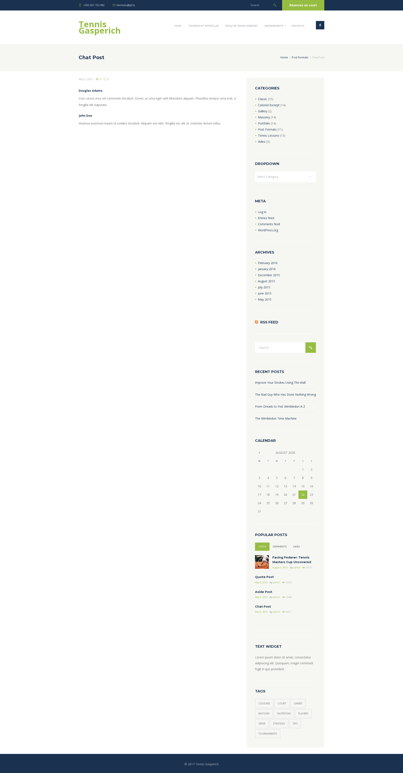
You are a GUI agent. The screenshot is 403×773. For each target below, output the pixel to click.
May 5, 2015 (86, 79)
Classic (262, 99)
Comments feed (269, 224)
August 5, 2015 (280, 567)
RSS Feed (269, 322)
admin (296, 567)
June (264, 293)
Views (262, 546)
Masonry (264, 117)
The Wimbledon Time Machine (276, 418)
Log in (262, 212)
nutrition (284, 713)
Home (177, 25)
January (267, 269)
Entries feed (266, 218)
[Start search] (275, 5)
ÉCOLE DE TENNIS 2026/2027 (241, 25)
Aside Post (263, 592)
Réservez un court (303, 5)
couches (264, 703)
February (267, 263)
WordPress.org (268, 230)
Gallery (262, 111)
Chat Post (263, 606)
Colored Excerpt (269, 105)
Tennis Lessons (268, 135)
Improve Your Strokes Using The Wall (280, 383)
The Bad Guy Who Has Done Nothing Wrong (285, 394)
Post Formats (300, 57)
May (264, 299)
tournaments (267, 733)
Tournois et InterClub (203, 25)
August (266, 281)
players (303, 713)
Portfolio (264, 123)
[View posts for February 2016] (259, 452)
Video (262, 142)
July (264, 287)
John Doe (85, 116)
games (298, 703)
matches (264, 713)
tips (295, 723)
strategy (279, 723)
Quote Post (264, 577)
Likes (296, 546)
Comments (280, 546)
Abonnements (273, 25)
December (269, 275)
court (282, 703)
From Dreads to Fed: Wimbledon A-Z (280, 406)
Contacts (298, 25)
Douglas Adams (90, 91)
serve (261, 723)
